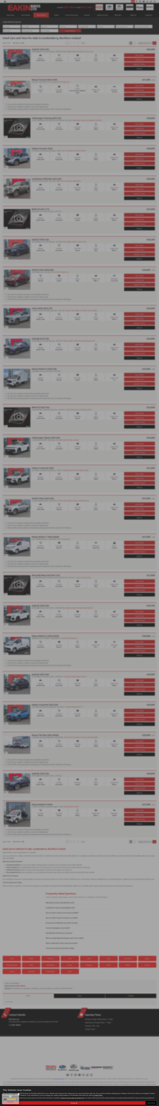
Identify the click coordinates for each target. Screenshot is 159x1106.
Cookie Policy (98, 1095)
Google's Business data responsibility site (72, 1098)
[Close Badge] (19, 1094)
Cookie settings (151, 1103)
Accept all (74, 1103)
